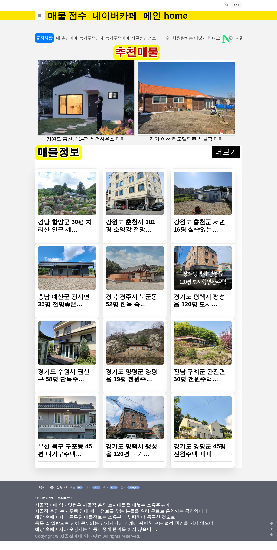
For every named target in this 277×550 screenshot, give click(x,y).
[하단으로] (271, 535)
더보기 (226, 152)
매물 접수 (67, 15)
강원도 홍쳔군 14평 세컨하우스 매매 (86, 139)
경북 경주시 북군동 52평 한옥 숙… (131, 300)
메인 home (165, 15)
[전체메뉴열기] (40, 15)
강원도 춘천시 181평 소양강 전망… (130, 225)
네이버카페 (115, 15)
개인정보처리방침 (44, 498)
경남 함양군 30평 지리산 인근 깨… (65, 225)
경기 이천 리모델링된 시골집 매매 (187, 139)
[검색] (226, 5)
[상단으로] (271, 523)
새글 (51, 487)
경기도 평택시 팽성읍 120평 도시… (199, 300)
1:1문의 (40, 487)
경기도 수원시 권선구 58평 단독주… (64, 375)
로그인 (236, 5)
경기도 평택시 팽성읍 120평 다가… (131, 450)
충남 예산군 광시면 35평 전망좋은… (64, 300)
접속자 (62, 487)
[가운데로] (271, 529)
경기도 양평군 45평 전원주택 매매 (200, 450)
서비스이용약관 (64, 498)
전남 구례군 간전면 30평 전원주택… (199, 375)
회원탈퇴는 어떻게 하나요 (182, 38)
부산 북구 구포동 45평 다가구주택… (65, 450)
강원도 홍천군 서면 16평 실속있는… (199, 225)
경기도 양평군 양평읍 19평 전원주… (131, 375)
